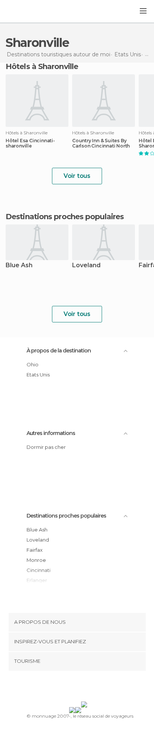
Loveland (86, 265)
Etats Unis (38, 375)
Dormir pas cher (46, 447)
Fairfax (35, 550)
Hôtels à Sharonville (42, 66)
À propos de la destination (59, 350)
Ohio (32, 364)
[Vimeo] (84, 687)
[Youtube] (94, 687)
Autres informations (51, 433)
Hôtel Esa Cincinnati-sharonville (30, 143)
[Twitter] (75, 687)
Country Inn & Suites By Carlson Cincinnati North (101, 143)
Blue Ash (19, 265)
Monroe (36, 560)
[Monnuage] (25, 11)
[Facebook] (65, 687)
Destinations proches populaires (65, 216)
